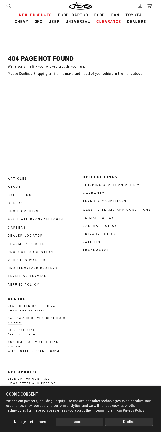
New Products (35, 15)
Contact (17, 202)
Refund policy (23, 284)
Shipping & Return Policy (111, 184)
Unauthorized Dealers (33, 268)
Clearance (108, 21)
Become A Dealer (26, 243)
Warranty (94, 193)
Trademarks (96, 250)
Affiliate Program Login (35, 219)
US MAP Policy (98, 217)
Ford (99, 15)
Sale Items (20, 194)
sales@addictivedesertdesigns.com (37, 319)
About (14, 186)
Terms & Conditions (105, 201)
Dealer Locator (25, 235)
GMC (39, 21)
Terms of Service (27, 276)
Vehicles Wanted (27, 259)
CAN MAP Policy (100, 225)
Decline (128, 422)
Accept (79, 422)
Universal (78, 21)
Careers (17, 227)
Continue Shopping (33, 73)
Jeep (54, 21)
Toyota (133, 15)
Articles (17, 178)
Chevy (21, 21)
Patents (92, 241)
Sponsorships (23, 211)
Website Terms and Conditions (117, 209)
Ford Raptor (73, 15)
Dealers (136, 21)
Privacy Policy (134, 410)
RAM (115, 15)
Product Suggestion (30, 251)
